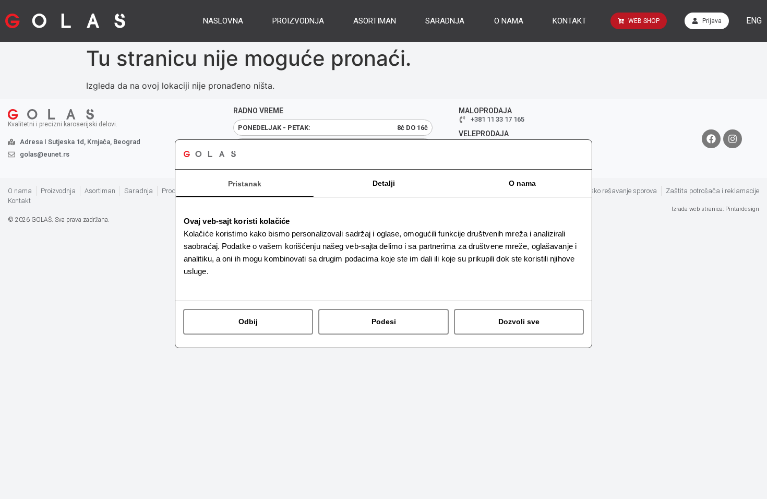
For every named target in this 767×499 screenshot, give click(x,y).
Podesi (383, 321)
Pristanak (244, 184)
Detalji (384, 183)
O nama (522, 183)
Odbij (248, 321)
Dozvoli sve (519, 321)
